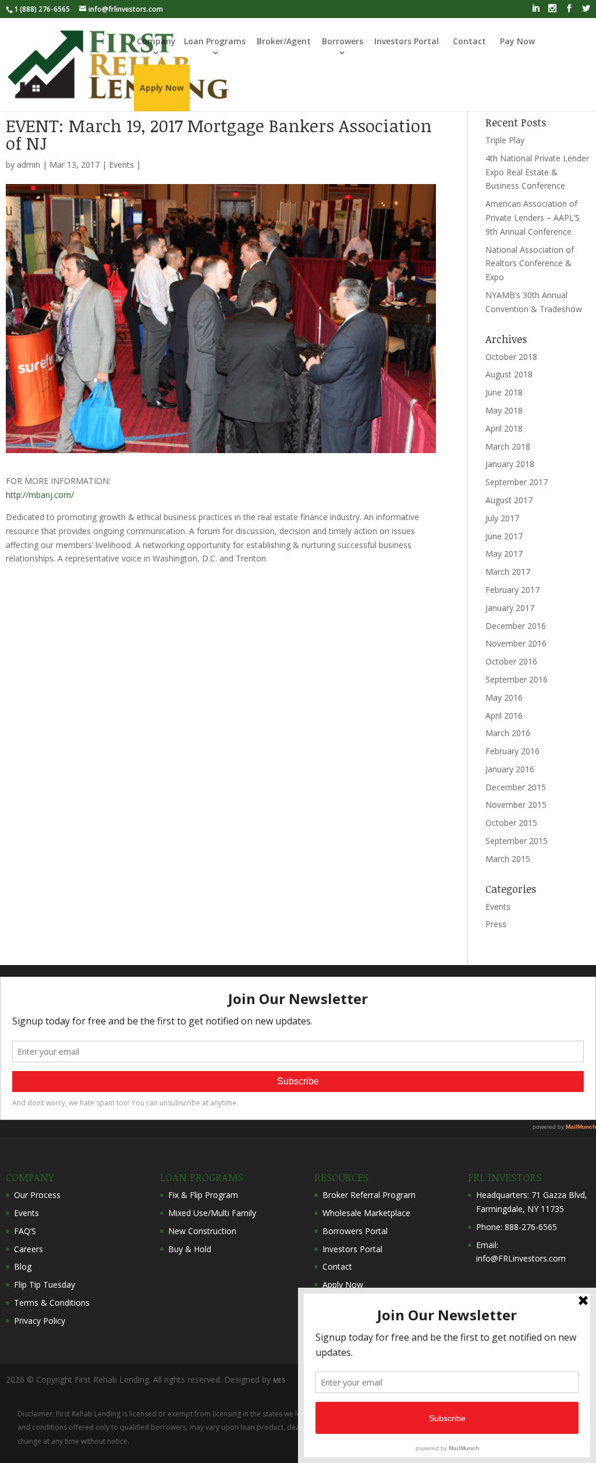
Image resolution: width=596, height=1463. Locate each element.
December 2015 (515, 787)
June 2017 (504, 536)
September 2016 (516, 679)
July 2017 (502, 518)
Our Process (37, 1194)
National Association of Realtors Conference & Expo (529, 263)
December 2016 (515, 625)
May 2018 (504, 410)
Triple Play (504, 140)
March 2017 (507, 571)
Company (156, 41)
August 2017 (509, 500)
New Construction (202, 1230)
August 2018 (509, 374)
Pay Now (517, 41)
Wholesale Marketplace (366, 1212)
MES (279, 1380)
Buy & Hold (189, 1248)
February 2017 (512, 589)
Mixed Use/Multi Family (212, 1212)
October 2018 (511, 356)
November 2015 (516, 804)
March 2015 (507, 858)
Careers (28, 1248)
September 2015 (516, 840)
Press (495, 924)
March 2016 (507, 732)
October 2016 (511, 661)
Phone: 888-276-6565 (516, 1226)
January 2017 (509, 607)
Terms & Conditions (52, 1302)
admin (28, 164)
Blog (22, 1266)
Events (121, 164)
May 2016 (504, 697)
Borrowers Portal (355, 1230)
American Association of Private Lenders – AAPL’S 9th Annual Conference (532, 217)
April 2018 (504, 428)
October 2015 (511, 822)
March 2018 (507, 446)
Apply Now (342, 1284)
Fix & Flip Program (203, 1194)
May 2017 (504, 553)
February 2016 (512, 751)
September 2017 (516, 481)
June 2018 (504, 392)
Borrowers (342, 41)
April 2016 (504, 715)
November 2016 (516, 643)
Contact (469, 41)
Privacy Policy (39, 1320)
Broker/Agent (284, 41)
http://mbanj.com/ (40, 494)
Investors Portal (406, 41)
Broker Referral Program (369, 1194)
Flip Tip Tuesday (44, 1284)
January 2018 (509, 463)
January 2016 (509, 769)
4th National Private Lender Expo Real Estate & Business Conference (537, 172)
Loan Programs (215, 41)
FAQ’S (25, 1230)
